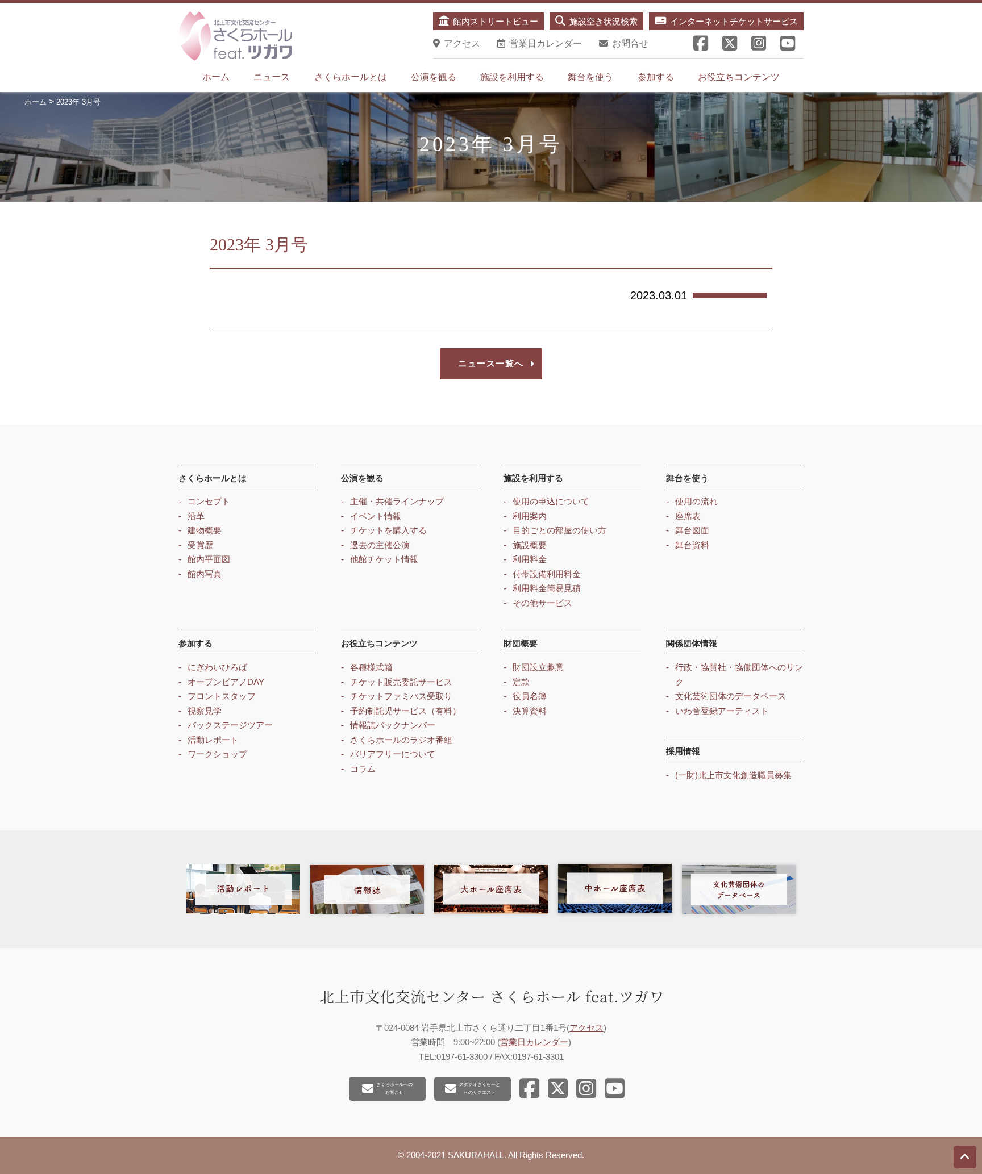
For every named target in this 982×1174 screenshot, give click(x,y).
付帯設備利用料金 (547, 574)
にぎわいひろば (217, 667)
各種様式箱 (371, 667)
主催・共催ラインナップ (397, 501)
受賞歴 (200, 545)
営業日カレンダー (534, 1042)
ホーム (216, 77)
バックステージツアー (230, 725)
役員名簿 (530, 696)
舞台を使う (590, 77)
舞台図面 (692, 530)
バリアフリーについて (392, 754)
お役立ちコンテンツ (739, 77)
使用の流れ (696, 501)
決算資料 (530, 711)
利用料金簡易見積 (547, 588)
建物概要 (205, 530)
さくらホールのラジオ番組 (401, 740)
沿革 (196, 516)
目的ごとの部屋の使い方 (559, 530)
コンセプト (209, 501)
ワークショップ (217, 754)
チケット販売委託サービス (401, 682)
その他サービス (542, 603)
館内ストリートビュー (495, 21)
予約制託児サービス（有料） (405, 711)
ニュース (271, 77)
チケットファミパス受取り (401, 696)
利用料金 (530, 559)
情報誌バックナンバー (392, 725)
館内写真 (205, 574)
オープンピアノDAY (226, 682)
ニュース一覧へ (491, 363)
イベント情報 (375, 516)
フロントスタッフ (222, 696)
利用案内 (530, 516)
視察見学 (205, 711)
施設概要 (530, 545)
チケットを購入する (388, 530)
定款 (521, 682)
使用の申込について (551, 501)
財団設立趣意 (538, 667)
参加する (656, 77)
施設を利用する (512, 77)
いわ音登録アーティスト (722, 711)
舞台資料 (692, 545)
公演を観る (433, 77)
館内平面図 (209, 559)
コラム (363, 769)
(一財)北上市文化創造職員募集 (733, 775)
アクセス (586, 1028)
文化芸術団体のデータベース (730, 696)
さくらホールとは (350, 77)
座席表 (688, 516)
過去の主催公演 (380, 545)
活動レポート (213, 740)
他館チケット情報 (384, 559)
